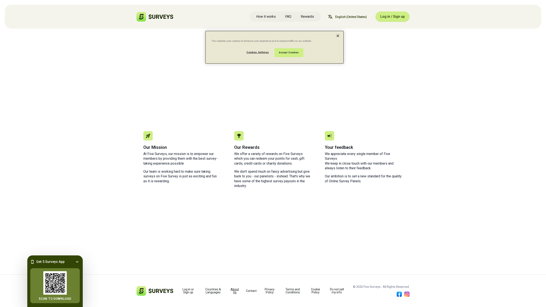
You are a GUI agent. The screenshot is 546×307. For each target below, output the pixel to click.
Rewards (307, 16)
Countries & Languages (213, 291)
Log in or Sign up (188, 291)
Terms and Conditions (292, 291)
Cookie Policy (315, 291)
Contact (251, 291)
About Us (235, 291)
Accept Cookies (289, 52)
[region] (274, 47)
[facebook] (399, 294)
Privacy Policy (269, 291)
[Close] (338, 36)
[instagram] (407, 294)
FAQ (288, 16)
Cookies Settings (258, 52)
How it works (266, 16)
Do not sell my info (337, 291)
